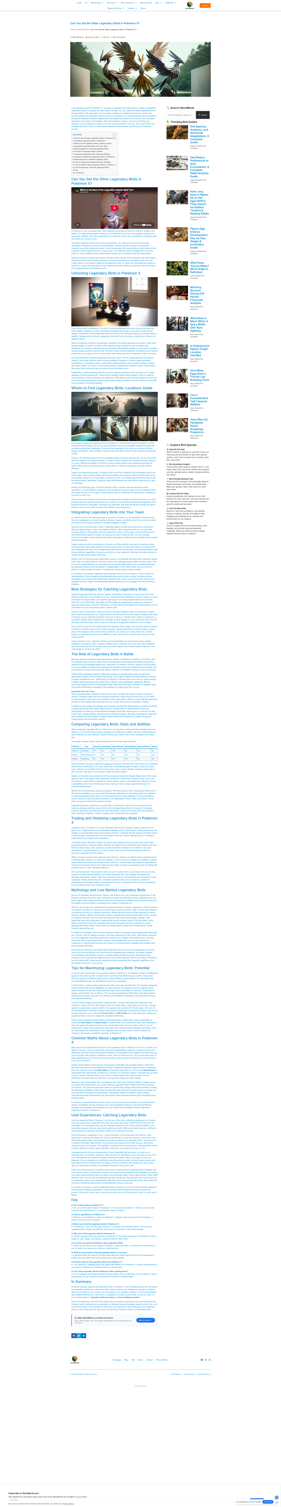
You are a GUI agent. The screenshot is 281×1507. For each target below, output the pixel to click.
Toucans (131, 8)
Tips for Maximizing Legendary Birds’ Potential (93, 162)
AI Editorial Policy (140, 1386)
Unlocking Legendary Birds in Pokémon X (90, 141)
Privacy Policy (162, 1360)
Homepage (116, 1360)
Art (86, 3)
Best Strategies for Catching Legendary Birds (91, 149)
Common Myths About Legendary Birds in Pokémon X (95, 165)
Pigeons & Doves (114, 8)
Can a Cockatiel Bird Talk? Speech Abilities (199, 399)
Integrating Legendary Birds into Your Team (90, 146)
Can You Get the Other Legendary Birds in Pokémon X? (95, 138)
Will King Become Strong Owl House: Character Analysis (197, 295)
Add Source (268, 1502)
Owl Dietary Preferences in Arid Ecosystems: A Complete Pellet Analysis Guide (199, 167)
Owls (157, 3)
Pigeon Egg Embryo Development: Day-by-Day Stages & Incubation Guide (199, 238)
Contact (149, 1360)
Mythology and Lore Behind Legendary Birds (91, 159)
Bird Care (111, 3)
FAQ (133, 1360)
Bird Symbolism (127, 3)
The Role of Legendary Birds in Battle (88, 151)
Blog (126, 1360)
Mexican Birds (146, 3)
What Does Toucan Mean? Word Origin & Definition (199, 267)
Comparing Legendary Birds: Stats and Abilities (92, 154)
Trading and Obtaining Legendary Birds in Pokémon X (94, 157)
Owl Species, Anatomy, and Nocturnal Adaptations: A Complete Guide (199, 134)
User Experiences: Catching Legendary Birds (92, 167)
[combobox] (181, 115)
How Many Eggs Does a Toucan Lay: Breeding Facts (199, 375)
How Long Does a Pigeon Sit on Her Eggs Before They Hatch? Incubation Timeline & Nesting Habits (199, 202)
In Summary (79, 173)
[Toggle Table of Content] (113, 135)
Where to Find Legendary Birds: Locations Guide (92, 143)
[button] (73, 1335)
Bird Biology (96, 3)
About (143, 8)
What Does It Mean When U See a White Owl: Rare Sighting (199, 324)
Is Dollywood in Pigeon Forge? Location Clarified (200, 350)
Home (79, 3)
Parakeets (169, 3)
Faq (76, 170)
